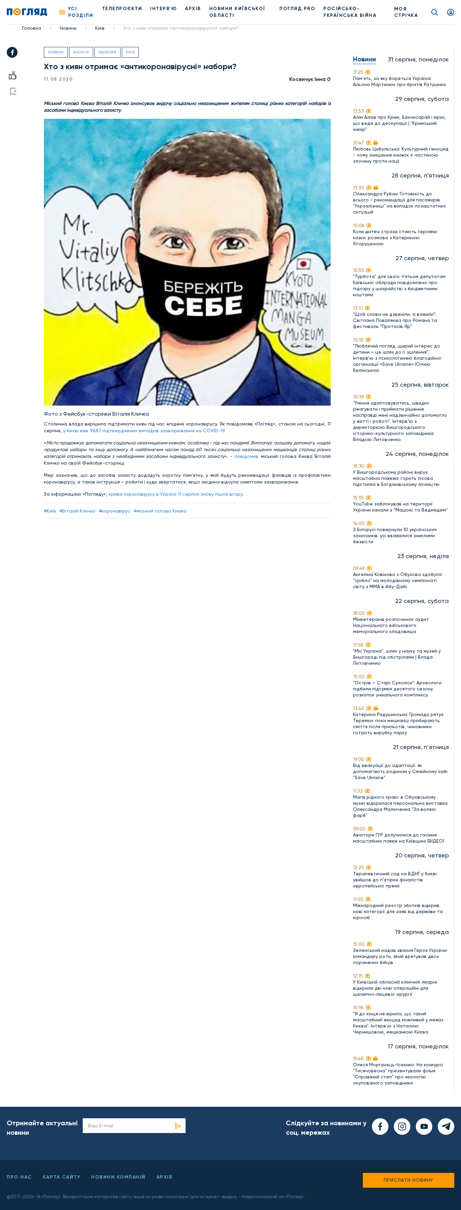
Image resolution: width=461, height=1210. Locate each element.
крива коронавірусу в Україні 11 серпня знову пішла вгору (175, 494)
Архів (193, 8)
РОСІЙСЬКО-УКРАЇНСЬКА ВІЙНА (349, 12)
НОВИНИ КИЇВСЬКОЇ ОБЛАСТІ (237, 12)
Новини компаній (118, 1177)
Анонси (81, 52)
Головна (31, 28)
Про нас (19, 1177)
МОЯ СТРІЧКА (406, 12)
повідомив (248, 456)
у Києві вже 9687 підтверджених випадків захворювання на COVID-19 (143, 430)
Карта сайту (62, 1177)
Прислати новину (408, 1180)
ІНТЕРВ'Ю (163, 8)
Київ (100, 28)
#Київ (50, 511)
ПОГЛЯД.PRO (297, 8)
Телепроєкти (122, 8)
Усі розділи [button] (80, 12)
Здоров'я (107, 52)
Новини (68, 28)
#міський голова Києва (160, 511)
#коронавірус (114, 511)
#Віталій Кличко (77, 511)
